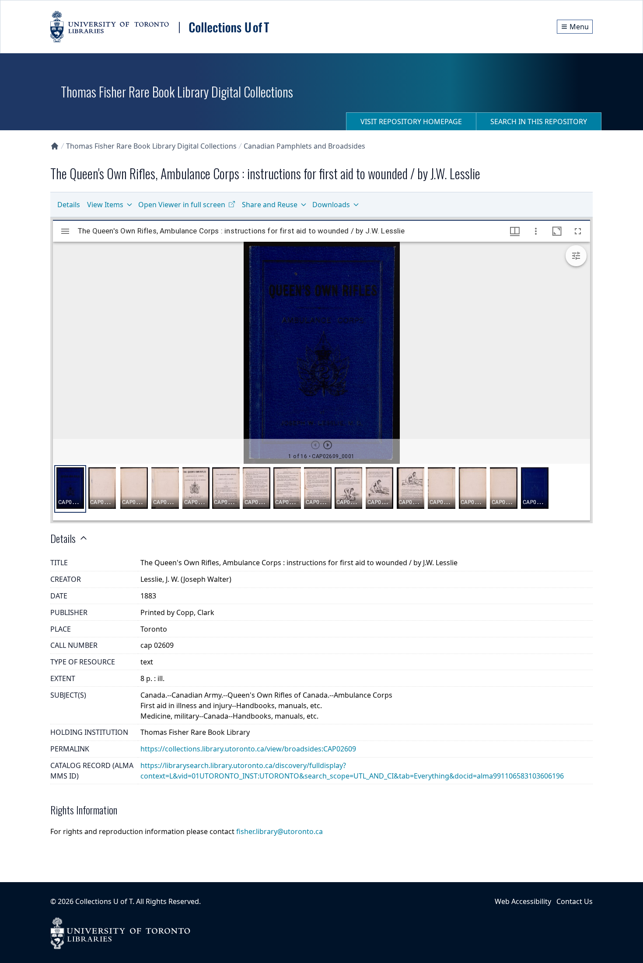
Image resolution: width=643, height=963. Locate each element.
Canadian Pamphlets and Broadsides (304, 146)
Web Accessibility (523, 901)
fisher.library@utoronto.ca (279, 831)
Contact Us (574, 901)
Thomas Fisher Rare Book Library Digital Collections (151, 146)
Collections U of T (104, 901)
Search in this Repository (538, 121)
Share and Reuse (269, 204)
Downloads (331, 204)
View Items (105, 204)
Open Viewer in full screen (181, 204)
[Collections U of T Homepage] (54, 146)
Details (68, 204)
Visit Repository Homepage (411, 121)
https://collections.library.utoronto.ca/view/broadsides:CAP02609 (248, 749)
